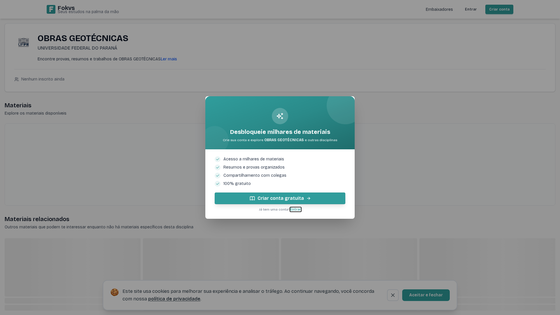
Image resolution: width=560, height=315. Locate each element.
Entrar (295, 209)
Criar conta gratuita (281, 198)
